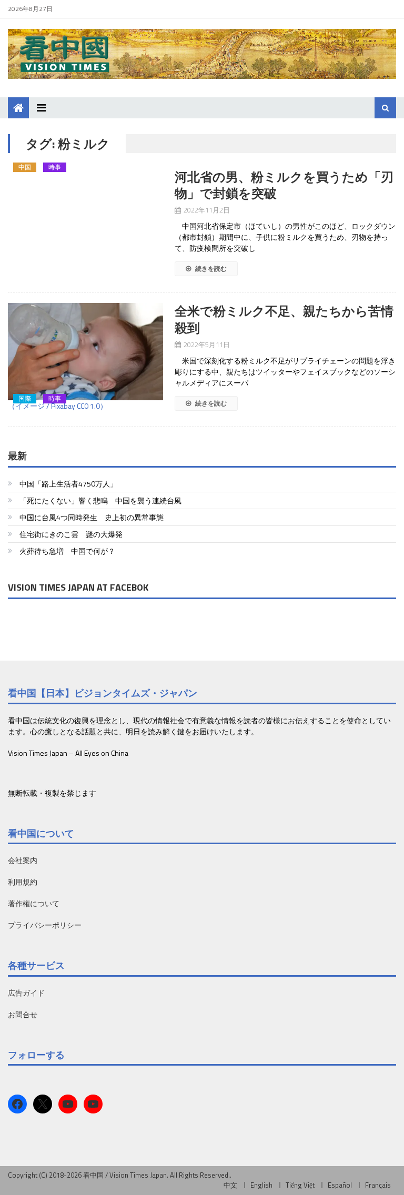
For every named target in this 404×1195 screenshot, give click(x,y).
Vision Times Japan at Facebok (78, 587)
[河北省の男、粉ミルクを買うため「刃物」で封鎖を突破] (85, 174)
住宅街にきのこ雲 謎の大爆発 (71, 534)
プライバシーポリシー (45, 924)
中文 (230, 1185)
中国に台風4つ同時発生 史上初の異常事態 (91, 517)
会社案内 (22, 860)
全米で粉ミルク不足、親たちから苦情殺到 (284, 319)
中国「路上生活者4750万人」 (68, 483)
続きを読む (210, 269)
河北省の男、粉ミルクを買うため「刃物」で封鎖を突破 (284, 184)
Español (340, 1185)
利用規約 (22, 881)
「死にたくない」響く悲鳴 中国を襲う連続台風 (100, 500)
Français (378, 1185)
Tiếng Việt (300, 1185)
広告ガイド (26, 992)
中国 (24, 167)
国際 (24, 398)
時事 (54, 167)
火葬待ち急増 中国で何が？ (67, 550)
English (261, 1185)
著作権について (33, 903)
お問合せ (22, 1014)
